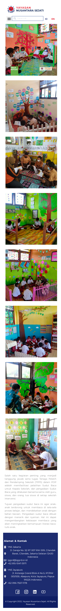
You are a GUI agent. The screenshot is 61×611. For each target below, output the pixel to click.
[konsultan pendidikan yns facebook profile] (18, 592)
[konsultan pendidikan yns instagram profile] (26, 592)
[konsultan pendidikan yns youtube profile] (43, 592)
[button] (9, 19)
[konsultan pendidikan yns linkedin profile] (35, 592)
